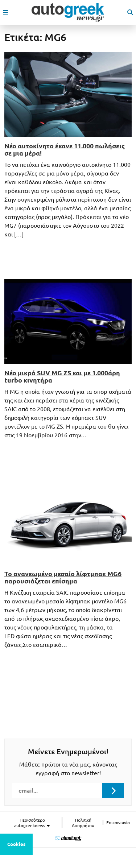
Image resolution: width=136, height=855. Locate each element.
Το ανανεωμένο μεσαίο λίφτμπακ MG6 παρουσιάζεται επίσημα (62, 577)
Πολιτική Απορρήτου (83, 823)
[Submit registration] (113, 790)
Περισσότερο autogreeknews (30, 823)
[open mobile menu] (5, 12)
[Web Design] (68, 838)
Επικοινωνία (118, 822)
